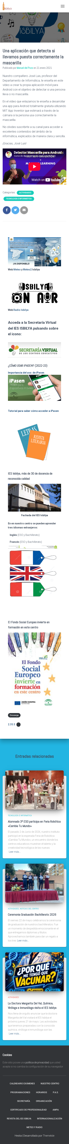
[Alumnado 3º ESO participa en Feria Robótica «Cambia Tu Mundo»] (34, 789)
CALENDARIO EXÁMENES (22, 1083)
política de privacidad (37, 1062)
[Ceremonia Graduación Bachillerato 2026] (34, 882)
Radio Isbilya (20, 310)
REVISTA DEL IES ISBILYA (19, 1118)
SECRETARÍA (23, 1101)
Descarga (14, 715)
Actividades (25, 193)
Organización (44, 1101)
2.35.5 (11, 724)
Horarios (41, 1092)
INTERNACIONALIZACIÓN (49, 1118)
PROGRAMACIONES (20, 1092)
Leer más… (15, 851)
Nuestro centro (50, 1083)
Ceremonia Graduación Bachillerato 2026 (32, 914)
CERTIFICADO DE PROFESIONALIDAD (28, 1110)
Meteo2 (27, 269)
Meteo (17, 269)
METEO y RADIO (34, 1127)
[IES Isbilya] (8, 6)
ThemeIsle (48, 1135)
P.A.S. (56, 1092)
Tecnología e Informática (19, 199)
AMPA (56, 1110)
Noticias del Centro (29, 908)
